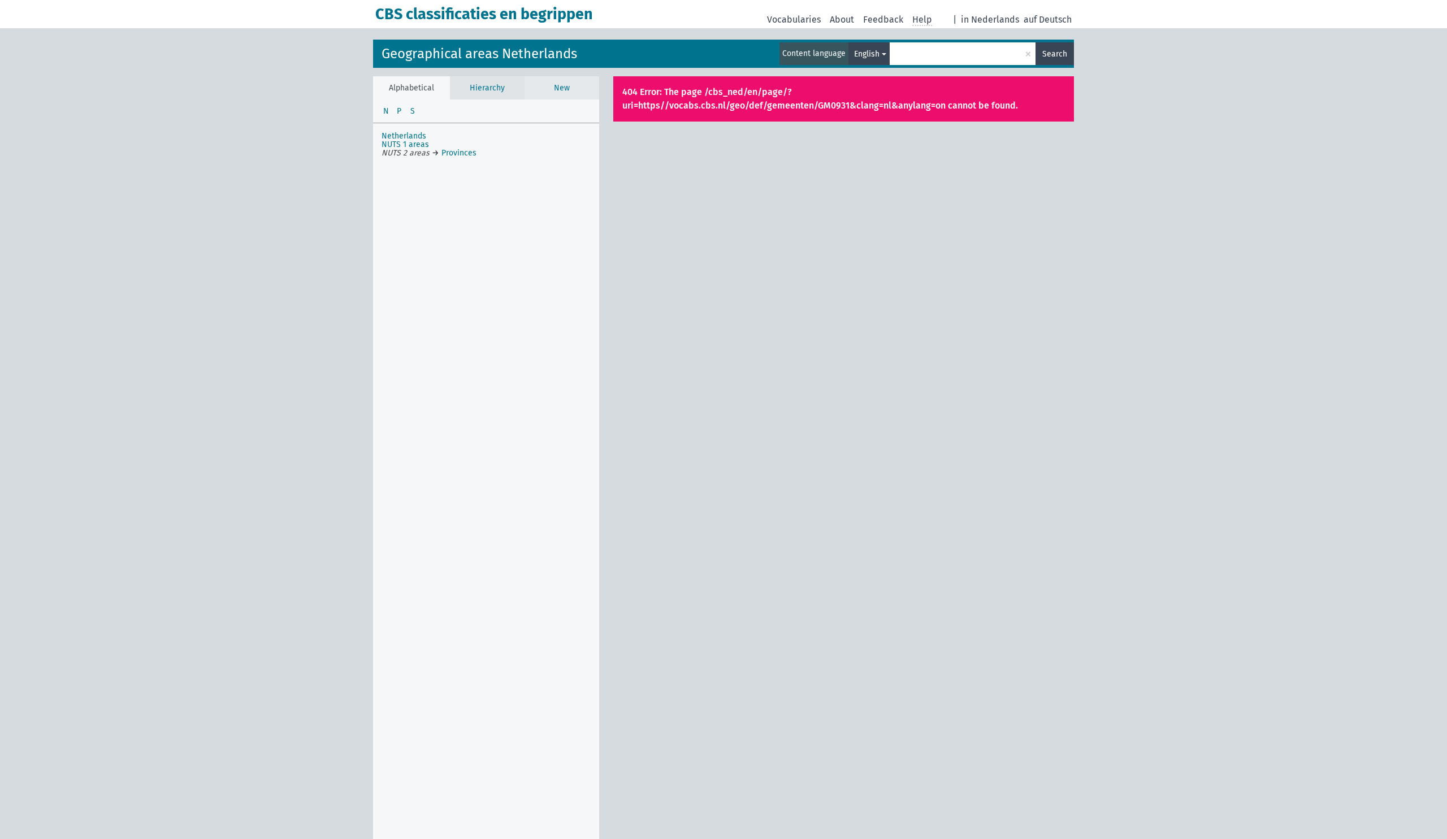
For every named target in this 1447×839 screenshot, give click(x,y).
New (562, 88)
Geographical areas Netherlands (479, 54)
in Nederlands (990, 19)
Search (1054, 54)
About (842, 19)
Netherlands (404, 136)
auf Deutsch (1048, 19)
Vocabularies (794, 19)
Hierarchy (487, 88)
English (867, 54)
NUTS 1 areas (405, 144)
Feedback (883, 19)
